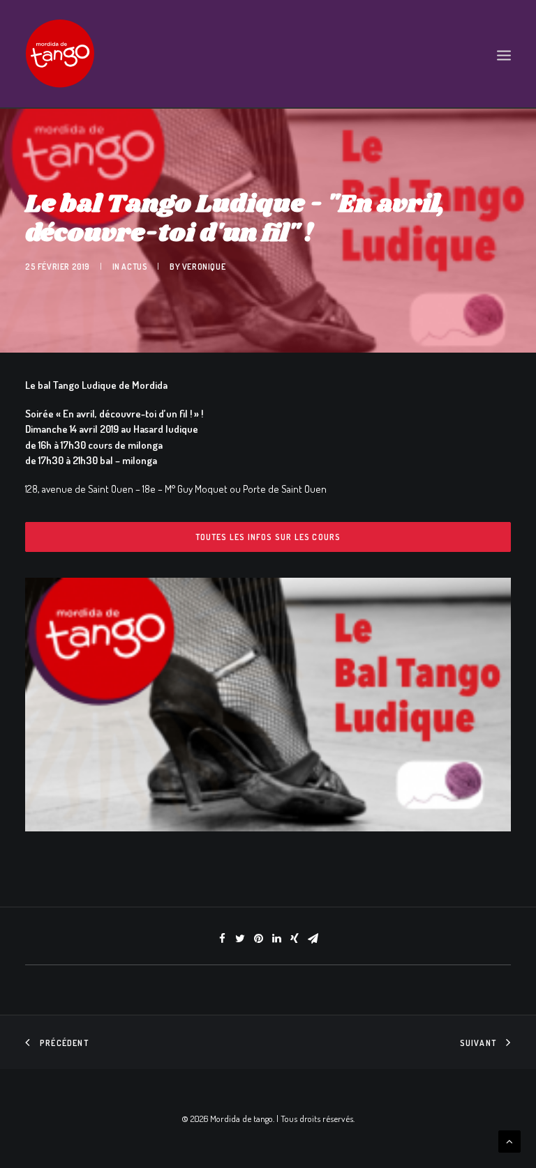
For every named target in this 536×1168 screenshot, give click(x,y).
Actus (134, 266)
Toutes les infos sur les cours (268, 537)
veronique (203, 266)
